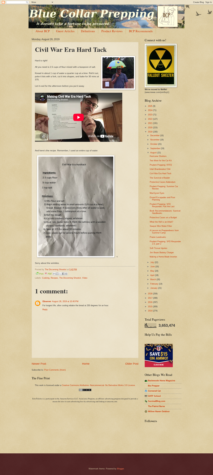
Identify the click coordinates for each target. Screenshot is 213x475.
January (154, 288)
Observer (46, 301)
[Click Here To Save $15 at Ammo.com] (159, 366)
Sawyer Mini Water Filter (161, 226)
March (153, 279)
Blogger (120, 469)
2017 (150, 298)
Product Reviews (112, 31)
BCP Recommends (141, 31)
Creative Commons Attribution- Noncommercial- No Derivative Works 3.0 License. (99, 385)
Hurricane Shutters (158, 156)
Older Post (131, 363)
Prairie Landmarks (158, 237)
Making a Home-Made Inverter (163, 257)
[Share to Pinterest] (66, 273)
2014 (150, 311)
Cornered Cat (154, 391)
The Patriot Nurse (156, 406)
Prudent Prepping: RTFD (161, 165)
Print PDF (45, 274)
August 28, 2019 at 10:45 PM (65, 301)
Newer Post (39, 363)
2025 (150, 106)
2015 (150, 306)
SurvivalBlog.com (156, 401)
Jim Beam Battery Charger (162, 252)
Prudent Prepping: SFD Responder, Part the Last (162, 205)
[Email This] (54, 273)
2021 (150, 123)
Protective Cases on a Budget (163, 217)
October (154, 144)
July (152, 262)
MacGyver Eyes (157, 193)
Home (86, 363)
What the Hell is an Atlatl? (161, 222)
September (155, 148)
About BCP (42, 31)
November (155, 140)
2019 (150, 132)
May (152, 271)
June (152, 266)
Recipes (54, 278)
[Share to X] (60, 273)
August (153, 152)
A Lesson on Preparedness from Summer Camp (164, 231)
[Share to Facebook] (63, 273)
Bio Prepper (154, 386)
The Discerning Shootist (70, 278)
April (152, 275)
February (154, 284)
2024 (150, 110)
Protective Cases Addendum (162, 182)
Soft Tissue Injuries (158, 248)
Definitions (88, 31)
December (155, 135)
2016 (150, 302)
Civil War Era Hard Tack (160, 173)
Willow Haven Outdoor (159, 411)
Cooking (45, 278)
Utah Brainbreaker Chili (160, 169)
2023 (150, 114)
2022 (150, 119)
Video (84, 278)
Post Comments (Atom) (55, 370)
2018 (150, 293)
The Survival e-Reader (160, 178)
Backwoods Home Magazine (161, 380)
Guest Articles (65, 31)
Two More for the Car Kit (161, 160)
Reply (45, 309)
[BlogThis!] (57, 273)
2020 (150, 127)
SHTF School (154, 396)
